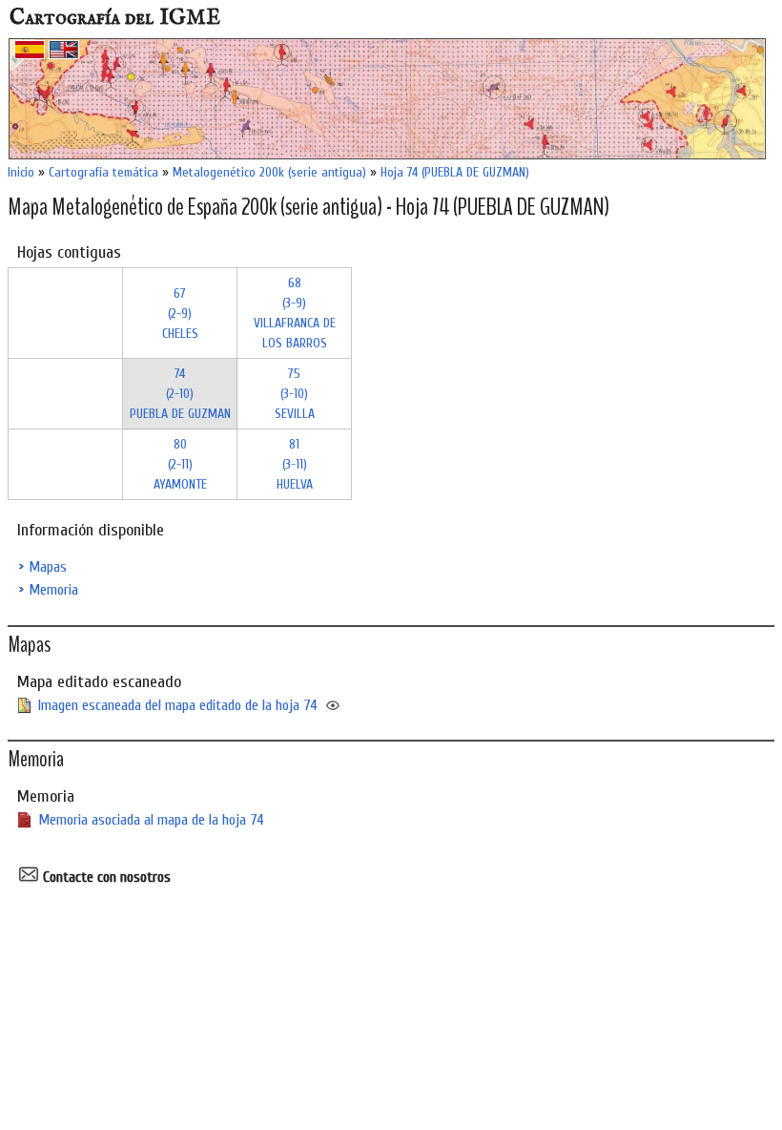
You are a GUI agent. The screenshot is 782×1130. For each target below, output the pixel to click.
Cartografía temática (103, 172)
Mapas (48, 566)
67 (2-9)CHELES (180, 313)
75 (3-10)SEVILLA (295, 394)
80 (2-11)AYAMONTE (180, 464)
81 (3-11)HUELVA (295, 464)
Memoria (53, 589)
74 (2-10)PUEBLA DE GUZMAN (180, 394)
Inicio (21, 172)
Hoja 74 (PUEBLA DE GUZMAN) (455, 172)
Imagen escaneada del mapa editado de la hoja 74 (178, 705)
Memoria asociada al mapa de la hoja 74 (151, 819)
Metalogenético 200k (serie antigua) (269, 172)
